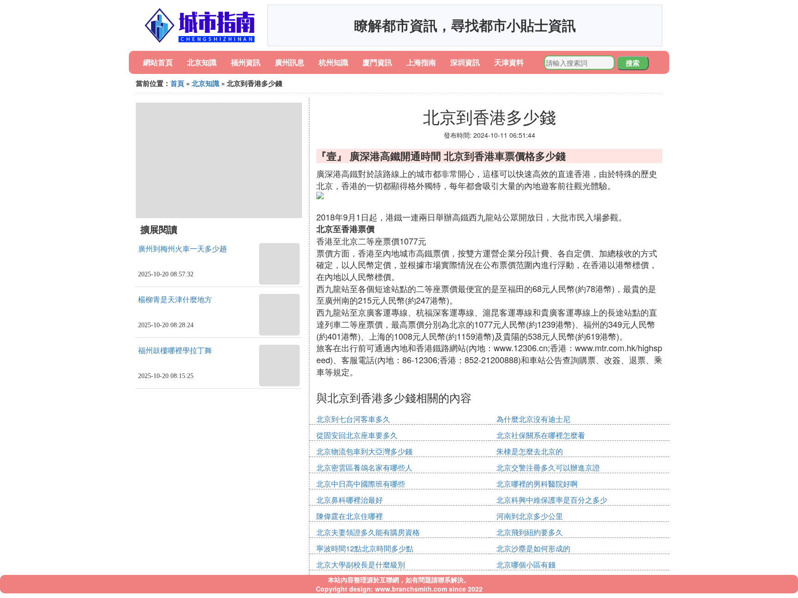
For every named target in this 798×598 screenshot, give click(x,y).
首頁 (177, 83)
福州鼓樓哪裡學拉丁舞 (175, 350)
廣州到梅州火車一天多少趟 (182, 249)
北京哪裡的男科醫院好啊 (537, 483)
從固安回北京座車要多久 (357, 435)
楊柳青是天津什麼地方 (175, 300)
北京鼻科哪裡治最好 (349, 499)
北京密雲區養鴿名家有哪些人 (364, 467)
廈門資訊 (377, 62)
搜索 (633, 63)
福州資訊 (245, 62)
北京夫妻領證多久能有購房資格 (368, 532)
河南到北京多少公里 (529, 516)
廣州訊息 (289, 62)
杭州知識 (333, 62)
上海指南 (421, 62)
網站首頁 (158, 62)
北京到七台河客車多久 (353, 419)
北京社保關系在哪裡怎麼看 (540, 435)
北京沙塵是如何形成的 (533, 548)
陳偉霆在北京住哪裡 (349, 516)
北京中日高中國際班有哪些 (360, 483)
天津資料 (509, 62)
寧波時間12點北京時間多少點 (364, 548)
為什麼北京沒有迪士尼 (533, 419)
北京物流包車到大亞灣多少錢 (364, 451)
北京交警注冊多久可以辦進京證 (548, 467)
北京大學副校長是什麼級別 (360, 564)
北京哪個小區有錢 (526, 564)
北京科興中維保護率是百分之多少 (551, 499)
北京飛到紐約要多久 (529, 532)
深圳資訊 (465, 62)
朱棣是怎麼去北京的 (529, 451)
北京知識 (202, 62)
